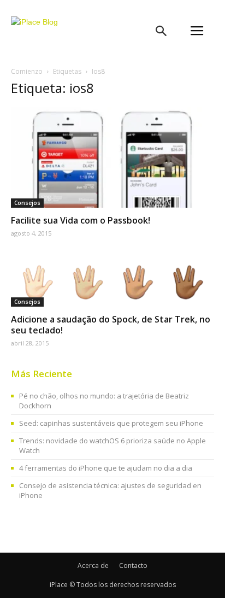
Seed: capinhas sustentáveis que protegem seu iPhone (111, 423)
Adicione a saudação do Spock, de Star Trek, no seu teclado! (110, 324)
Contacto (133, 565)
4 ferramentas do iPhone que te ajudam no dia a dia (105, 468)
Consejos (27, 203)
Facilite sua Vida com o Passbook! (80, 220)
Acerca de (93, 565)
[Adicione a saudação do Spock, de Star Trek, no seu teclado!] (112, 281)
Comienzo (27, 71)
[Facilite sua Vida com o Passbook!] (112, 157)
